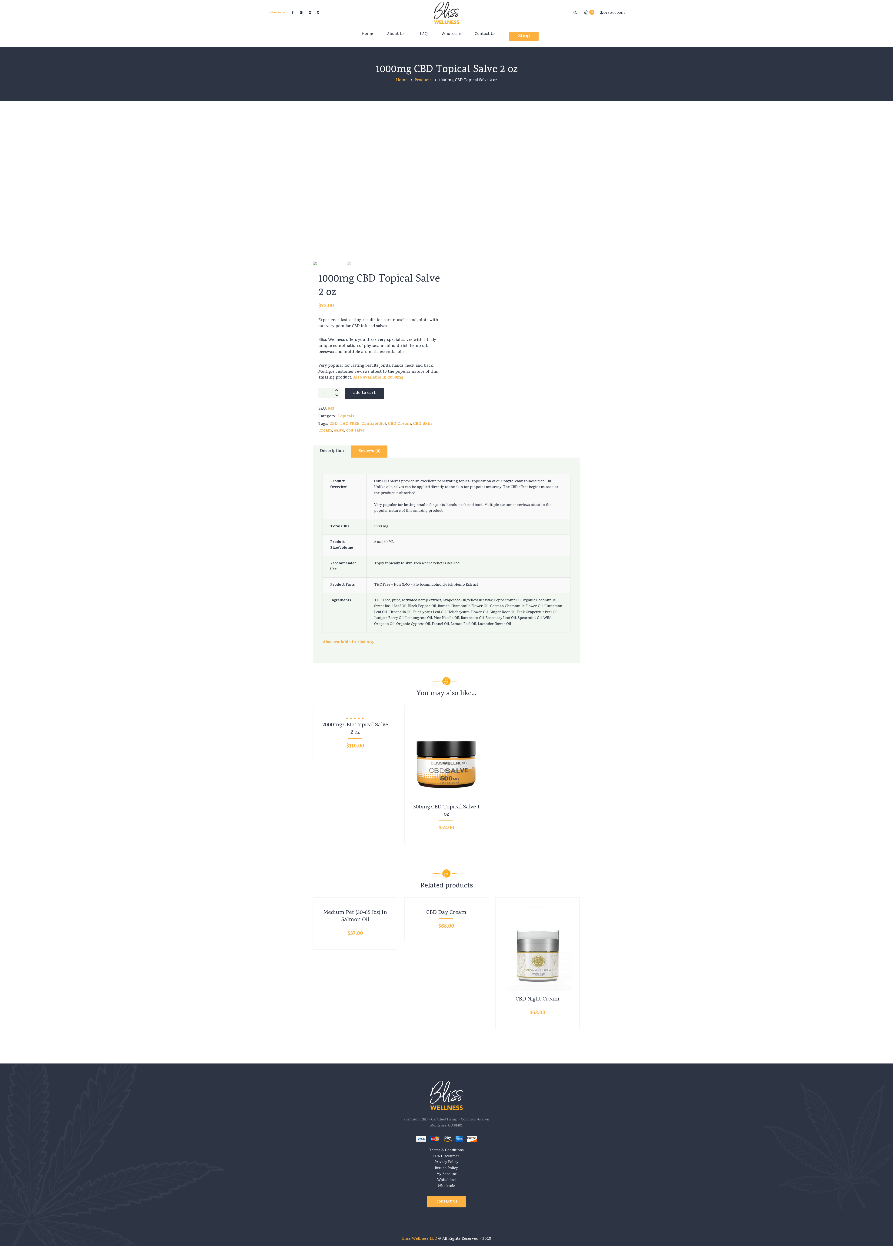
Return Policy (446, 1168)
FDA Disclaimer (446, 1156)
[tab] (332, 451)
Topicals (345, 416)
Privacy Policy (446, 1162)
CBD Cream (399, 424)
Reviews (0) (369, 451)
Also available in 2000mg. (378, 377)
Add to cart (364, 393)
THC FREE (350, 424)
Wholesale (446, 1186)
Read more (355, 901)
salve (339, 430)
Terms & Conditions (446, 1150)
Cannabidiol (373, 424)
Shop (524, 36)
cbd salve (355, 430)
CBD (333, 424)
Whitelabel (446, 1180)
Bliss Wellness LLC (419, 1239)
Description (332, 451)
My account (614, 13)
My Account (446, 1174)
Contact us (447, 1202)
